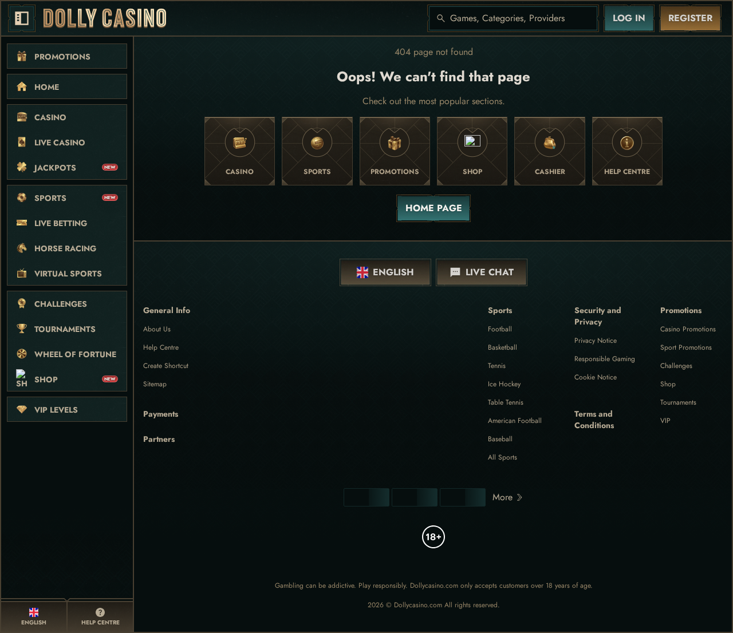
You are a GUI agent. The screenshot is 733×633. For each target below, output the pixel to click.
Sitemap (155, 384)
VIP (665, 421)
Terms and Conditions (594, 419)
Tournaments (678, 402)
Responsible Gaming (604, 359)
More (502, 497)
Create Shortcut (165, 366)
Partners (159, 439)
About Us (157, 329)
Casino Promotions (688, 329)
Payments (160, 414)
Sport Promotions (686, 347)
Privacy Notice (595, 340)
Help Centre (161, 347)
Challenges (676, 366)
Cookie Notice (595, 377)
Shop (668, 384)
